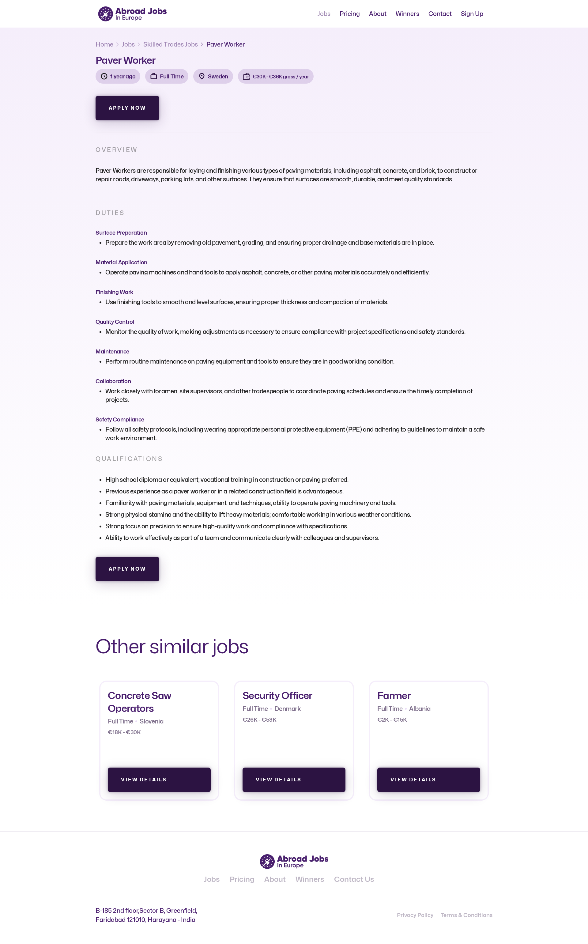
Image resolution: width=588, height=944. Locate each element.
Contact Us (354, 879)
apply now (127, 108)
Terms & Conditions (466, 915)
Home (104, 44)
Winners (407, 13)
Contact (440, 13)
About (377, 13)
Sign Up (472, 13)
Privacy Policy (415, 915)
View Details (144, 780)
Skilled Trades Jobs (170, 44)
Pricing (350, 13)
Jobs (324, 13)
